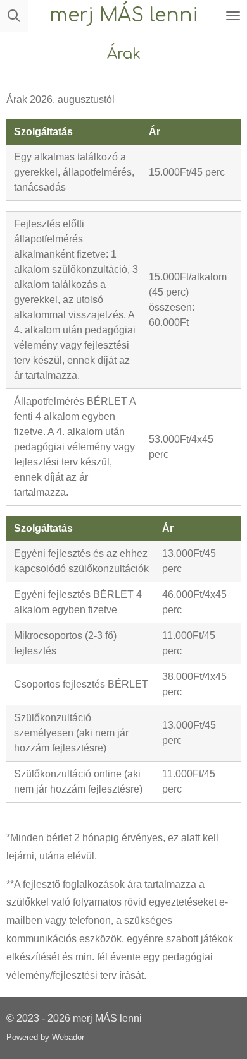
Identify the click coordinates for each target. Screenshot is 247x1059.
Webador (68, 1037)
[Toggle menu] (233, 16)
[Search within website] (14, 16)
